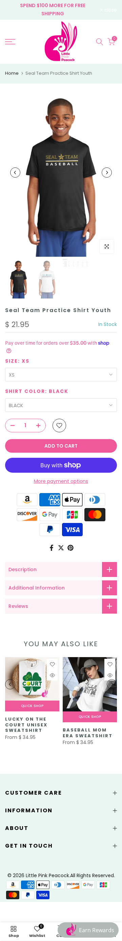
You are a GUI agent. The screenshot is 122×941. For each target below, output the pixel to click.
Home (12, 73)
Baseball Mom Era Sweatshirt (88, 733)
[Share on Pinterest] (70, 548)
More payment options (61, 481)
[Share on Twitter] (61, 548)
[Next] (107, 172)
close (110, 9)
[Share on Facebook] (51, 548)
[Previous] (15, 172)
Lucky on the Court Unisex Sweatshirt (26, 725)
